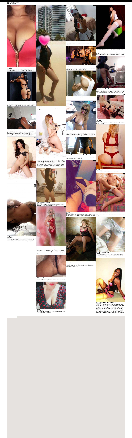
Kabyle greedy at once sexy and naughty (103, 252)
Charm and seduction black (11, 129)
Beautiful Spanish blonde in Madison (102, 169)
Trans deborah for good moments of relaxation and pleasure (47, 246)
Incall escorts (8, 2)
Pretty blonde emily (69, 130)
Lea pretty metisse (10, 67)
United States (12, 2)
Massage (38, 309)
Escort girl (68, 212)
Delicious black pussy (40, 277)
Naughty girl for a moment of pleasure (43, 202)
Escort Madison (99, 120)
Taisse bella (68, 41)
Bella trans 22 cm (10, 179)
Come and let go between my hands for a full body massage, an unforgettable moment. (79, 154)
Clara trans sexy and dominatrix (71, 65)
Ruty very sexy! (39, 106)
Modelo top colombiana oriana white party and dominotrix (47, 157)
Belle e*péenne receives (11, 236)
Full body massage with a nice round (102, 88)
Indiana (15, 2)
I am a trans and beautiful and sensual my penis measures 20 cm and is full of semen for (109, 50)
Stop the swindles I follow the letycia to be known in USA (106, 302)
